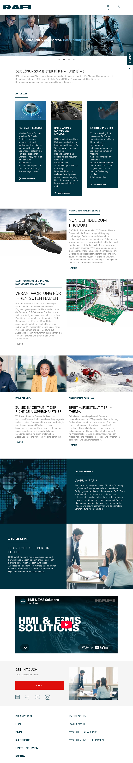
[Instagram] (47, 697)
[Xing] (27, 697)
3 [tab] (69, 59)
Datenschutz (79, 724)
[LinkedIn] (17, 697)
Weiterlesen (28, 179)
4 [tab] (73, 59)
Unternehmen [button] (26, 748)
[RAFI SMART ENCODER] (30, 110)
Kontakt (39, 685)
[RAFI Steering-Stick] (102, 110)
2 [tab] (64, 59)
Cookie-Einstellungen (86, 740)
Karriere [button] (22, 740)
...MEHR (73, 268)
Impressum (77, 716)
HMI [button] (18, 724)
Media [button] (20, 756)
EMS (18, 732)
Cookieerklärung (83, 732)
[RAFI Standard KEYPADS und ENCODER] (66, 110)
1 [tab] (59, 59)
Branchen (23, 716)
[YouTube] (37, 697)
